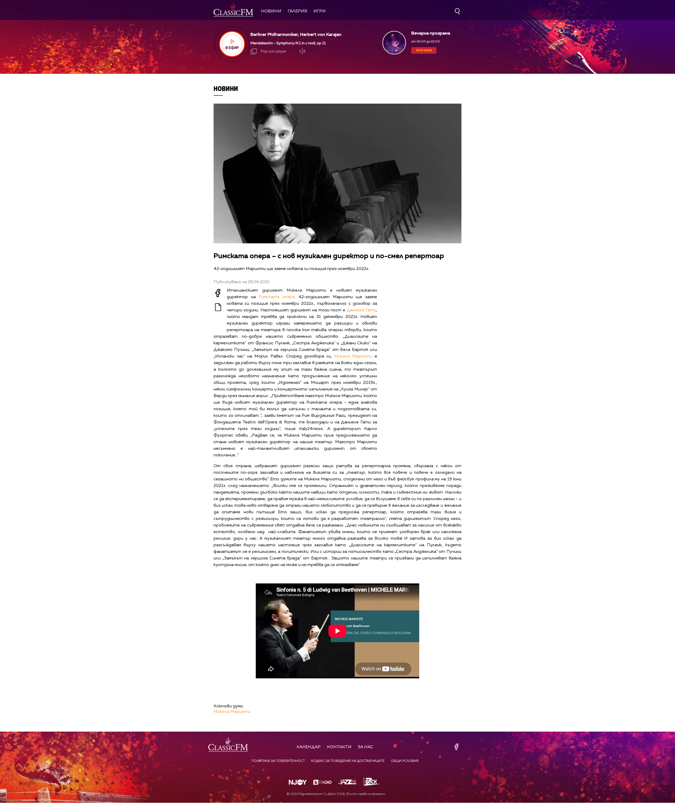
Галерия (297, 11)
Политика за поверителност (278, 761)
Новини (271, 11)
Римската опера (277, 297)
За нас (365, 747)
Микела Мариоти (232, 712)
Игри (320, 11)
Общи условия (404, 761)
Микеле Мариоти (353, 356)
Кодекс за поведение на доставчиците (347, 761)
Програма (424, 50)
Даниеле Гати (361, 310)
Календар (309, 747)
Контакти (339, 747)
